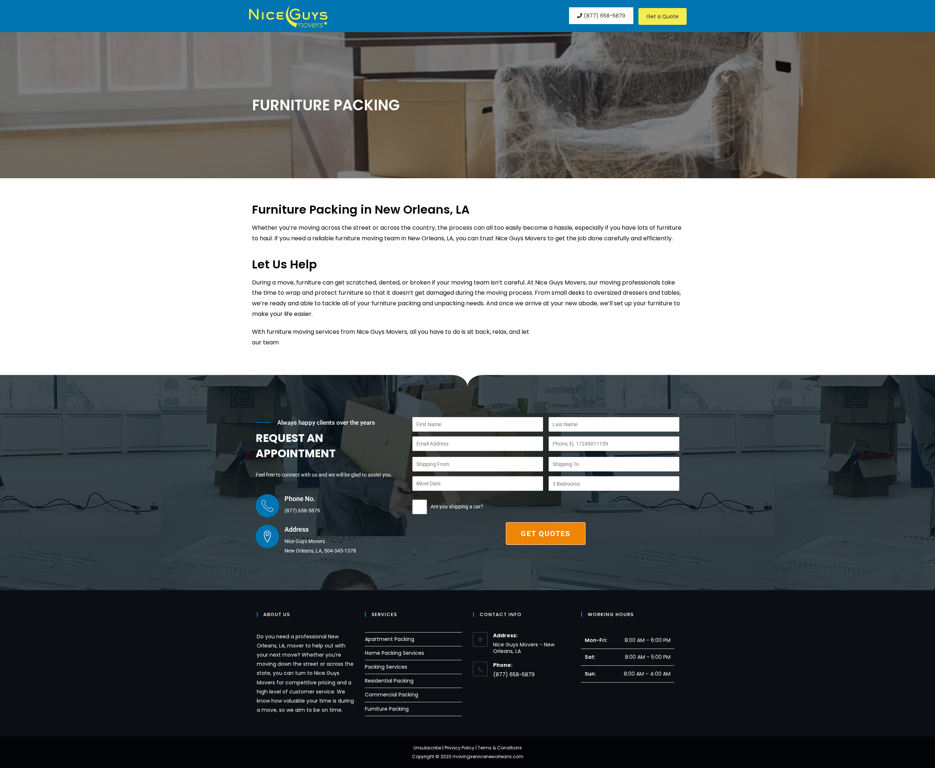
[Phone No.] (267, 505)
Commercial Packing (391, 694)
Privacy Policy (459, 748)
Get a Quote (662, 16)
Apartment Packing (389, 639)
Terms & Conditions (500, 748)
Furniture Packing (387, 708)
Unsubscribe (427, 748)
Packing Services (386, 666)
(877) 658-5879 (603, 15)
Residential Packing (389, 680)
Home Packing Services (394, 653)
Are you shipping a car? (457, 506)
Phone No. (300, 499)
